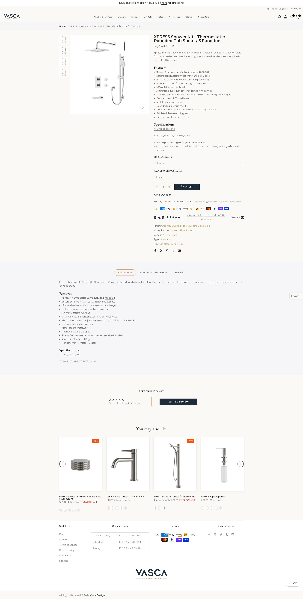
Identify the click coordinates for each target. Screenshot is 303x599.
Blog (61, 534)
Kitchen (189, 17)
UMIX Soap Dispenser (213, 496)
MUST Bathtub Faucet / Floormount (174, 496)
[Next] (241, 464)
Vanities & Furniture (103, 17)
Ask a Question (163, 194)
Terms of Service (68, 544)
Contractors (203, 17)
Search (63, 539)
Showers (122, 17)
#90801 (204, 72)
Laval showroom (172, 146)
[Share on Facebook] (155, 250)
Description (125, 272)
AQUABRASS (170, 235)
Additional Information (153, 272)
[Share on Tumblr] (173, 250)
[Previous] (62, 464)
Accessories (174, 17)
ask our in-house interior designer (203, 146)
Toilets (160, 17)
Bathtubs (148, 17)
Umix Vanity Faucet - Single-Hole (125, 496)
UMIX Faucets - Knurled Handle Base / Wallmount (80, 497)
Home (62, 26)
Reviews (180, 272)
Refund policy (66, 550)
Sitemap (63, 560)
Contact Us (65, 555)
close (7, 3)
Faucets (134, 17)
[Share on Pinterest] (167, 250)
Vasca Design (97, 595)
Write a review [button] (179, 401)
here (164, 2)
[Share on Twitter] (161, 250)
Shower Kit (166, 239)
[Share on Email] (179, 250)
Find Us (273, 9)
